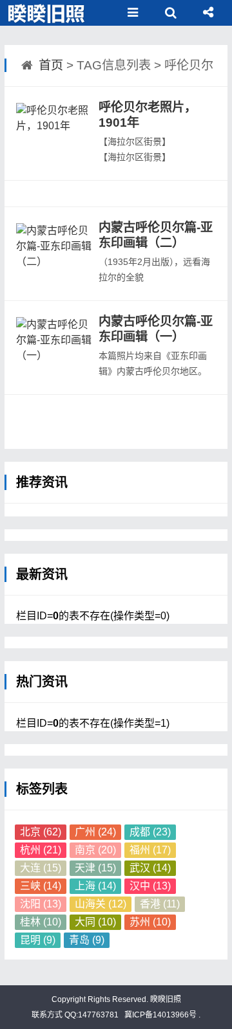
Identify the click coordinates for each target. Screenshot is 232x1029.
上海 (95, 885)
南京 (95, 849)
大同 (95, 921)
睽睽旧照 (164, 999)
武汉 (150, 867)
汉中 (150, 885)
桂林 (40, 921)
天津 (95, 867)
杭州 (40, 849)
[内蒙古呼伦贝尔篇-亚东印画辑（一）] (54, 346)
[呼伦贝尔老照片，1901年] (54, 132)
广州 (95, 831)
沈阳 (40, 903)
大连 (40, 867)
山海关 (100, 903)
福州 (150, 849)
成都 (150, 831)
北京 (40, 831)
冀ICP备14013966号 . (161, 1014)
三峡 (40, 885)
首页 (51, 65)
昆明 (37, 939)
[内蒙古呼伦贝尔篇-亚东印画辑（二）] (54, 252)
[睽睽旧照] (47, 13)
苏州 (150, 921)
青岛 (86, 939)
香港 (160, 903)
